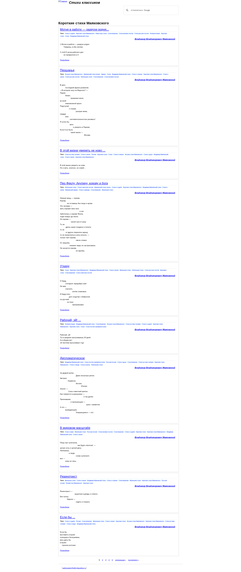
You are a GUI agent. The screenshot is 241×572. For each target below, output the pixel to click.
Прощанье (67, 70)
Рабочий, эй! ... (70, 320)
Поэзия (94, 154)
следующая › (120, 560)
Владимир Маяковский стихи (79, 36)
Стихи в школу (85, 365)
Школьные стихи (70, 480)
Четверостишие (155, 33)
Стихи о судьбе (70, 33)
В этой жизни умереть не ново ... (82, 150)
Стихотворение (113, 33)
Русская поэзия (111, 362)
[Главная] (62, 1)
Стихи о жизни (69, 157)
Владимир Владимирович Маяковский (155, 39)
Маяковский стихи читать (102, 187)
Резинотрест (68, 476)
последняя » (133, 560)
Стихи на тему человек (72, 154)
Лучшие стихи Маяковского (73, 74)
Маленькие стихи (107, 190)
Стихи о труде (71, 524)
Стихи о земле (85, 154)
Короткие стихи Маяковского (85, 33)
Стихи (67, 36)
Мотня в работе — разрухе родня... (84, 29)
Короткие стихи (102, 154)
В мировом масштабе (75, 427)
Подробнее (64, 60)
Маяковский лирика (71, 190)
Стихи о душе (148, 154)
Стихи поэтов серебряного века (96, 326)
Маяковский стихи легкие (92, 74)
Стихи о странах (137, 74)
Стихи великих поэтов (126, 33)
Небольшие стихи (86, 77)
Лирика (103, 74)
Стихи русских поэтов (141, 33)
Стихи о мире (69, 432)
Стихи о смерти (119, 154)
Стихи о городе (74, 365)
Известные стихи (101, 33)
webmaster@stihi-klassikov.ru (74, 568)
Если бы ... (67, 517)
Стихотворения (98, 77)
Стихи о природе (84, 190)
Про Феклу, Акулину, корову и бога (84, 183)
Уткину (64, 266)
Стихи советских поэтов (85, 187)
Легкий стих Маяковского (74, 483)
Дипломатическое (72, 358)
